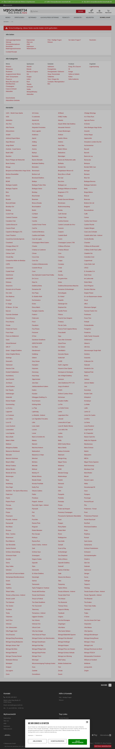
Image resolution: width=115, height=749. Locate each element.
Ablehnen (37, 741)
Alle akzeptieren (77, 741)
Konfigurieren (57, 741)
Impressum (30, 735)
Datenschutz (39, 735)
